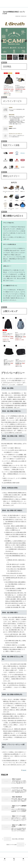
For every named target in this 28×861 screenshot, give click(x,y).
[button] (25, 444)
